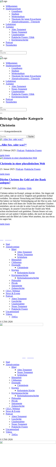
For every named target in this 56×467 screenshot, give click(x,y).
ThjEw (14, 317)
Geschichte (16, 301)
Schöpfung (22, 257)
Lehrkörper (11, 24)
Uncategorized (12, 311)
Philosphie (16, 280)
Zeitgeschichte (18, 288)
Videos (9, 314)
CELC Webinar (13, 291)
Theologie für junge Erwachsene (26, 19)
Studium (15, 14)
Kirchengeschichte (19, 40)
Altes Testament (18, 29)
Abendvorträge (12, 247)
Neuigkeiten (11, 45)
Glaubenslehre (18, 34)
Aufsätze (10, 27)
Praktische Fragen (33, 150)
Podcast (9, 42)
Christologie (22, 267)
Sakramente (16, 285)
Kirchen (15, 270)
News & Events (13, 293)
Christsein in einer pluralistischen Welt (22, 163)
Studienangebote (13, 8)
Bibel (13, 249)
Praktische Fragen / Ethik (22, 37)
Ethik (29, 188)
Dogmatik (16, 265)
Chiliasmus (16, 262)
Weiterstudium (18, 16)
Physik (14, 283)
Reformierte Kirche (26, 272)
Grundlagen (16, 11)
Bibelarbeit (16, 259)
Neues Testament (19, 32)
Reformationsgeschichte (28, 278)
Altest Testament (19, 298)
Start (8, 244)
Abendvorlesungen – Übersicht (25, 21)
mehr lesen (5, 155)
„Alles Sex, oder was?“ (13, 144)
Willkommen (11, 6)
